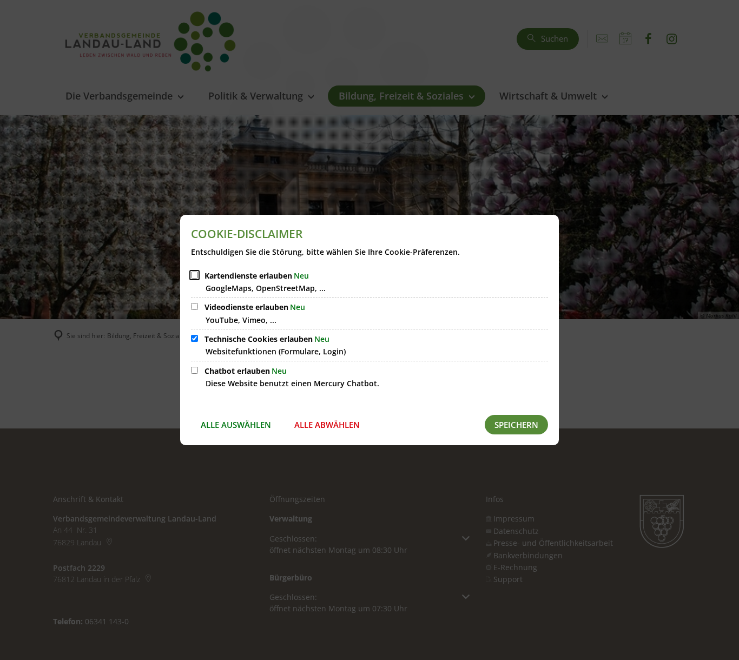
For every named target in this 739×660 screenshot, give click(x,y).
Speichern (516, 424)
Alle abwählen (327, 424)
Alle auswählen (236, 424)
